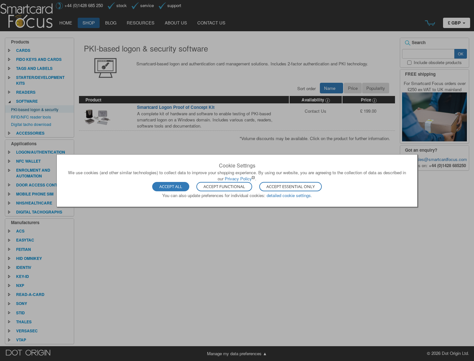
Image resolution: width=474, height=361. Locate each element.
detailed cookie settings (289, 195)
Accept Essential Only (290, 187)
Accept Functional (224, 187)
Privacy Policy (238, 179)
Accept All (170, 187)
